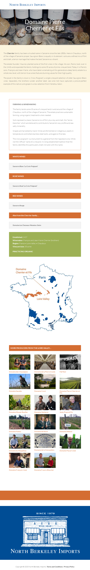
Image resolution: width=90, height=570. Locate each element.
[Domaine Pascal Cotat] (70, 441)
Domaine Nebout (66, 431)
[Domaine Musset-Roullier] (19, 402)
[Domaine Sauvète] (19, 381)
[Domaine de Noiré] (45, 421)
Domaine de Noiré (41, 431)
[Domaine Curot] (45, 381)
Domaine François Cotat (18, 470)
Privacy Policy (69, 567)
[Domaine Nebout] (70, 421)
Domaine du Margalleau (17, 451)
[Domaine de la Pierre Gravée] (45, 362)
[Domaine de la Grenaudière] (45, 440)
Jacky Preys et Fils (66, 412)
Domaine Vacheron (41, 412)
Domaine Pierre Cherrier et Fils (70, 392)
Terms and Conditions (55, 567)
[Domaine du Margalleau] (19, 441)
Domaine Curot (40, 391)
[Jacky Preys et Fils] (70, 402)
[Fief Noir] (70, 362)
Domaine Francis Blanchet (44, 470)
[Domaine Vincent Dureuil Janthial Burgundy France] (45, 332)
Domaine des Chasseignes (18, 372)
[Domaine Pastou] (19, 421)
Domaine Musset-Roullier (18, 412)
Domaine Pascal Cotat (68, 451)
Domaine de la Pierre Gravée (44, 372)
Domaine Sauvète (15, 391)
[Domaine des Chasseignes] (19, 362)
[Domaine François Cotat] (19, 460)
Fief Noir (63, 372)
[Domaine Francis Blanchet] (45, 460)
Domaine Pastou (15, 431)
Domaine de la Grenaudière (44, 450)
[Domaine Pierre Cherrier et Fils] (70, 381)
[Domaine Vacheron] (45, 402)
